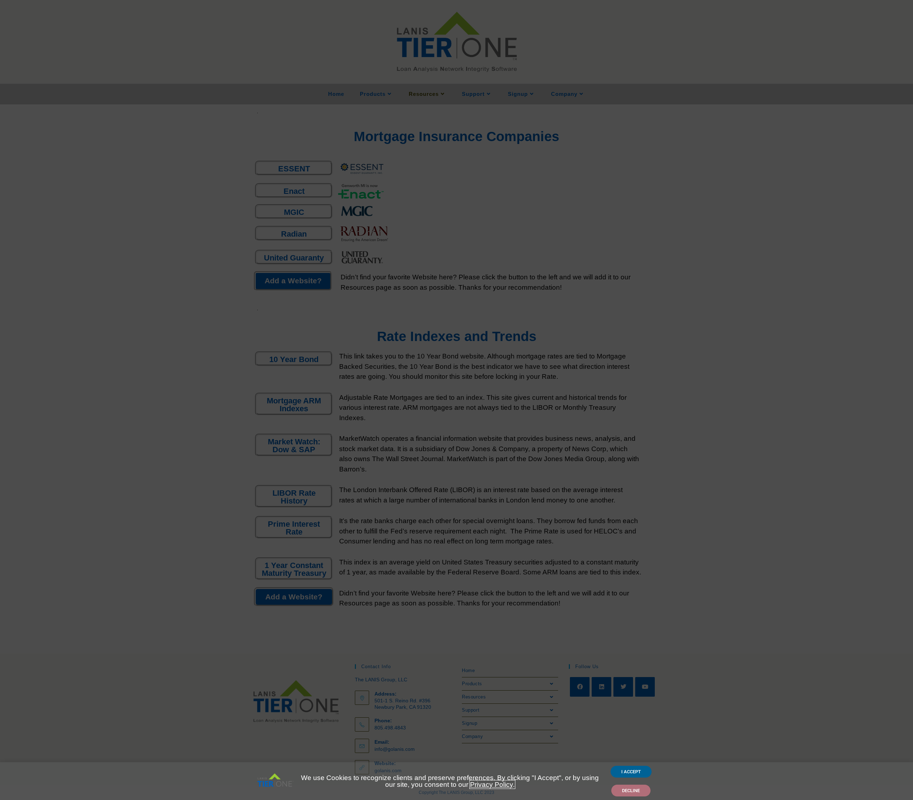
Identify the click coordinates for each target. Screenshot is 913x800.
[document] (456, 400)
